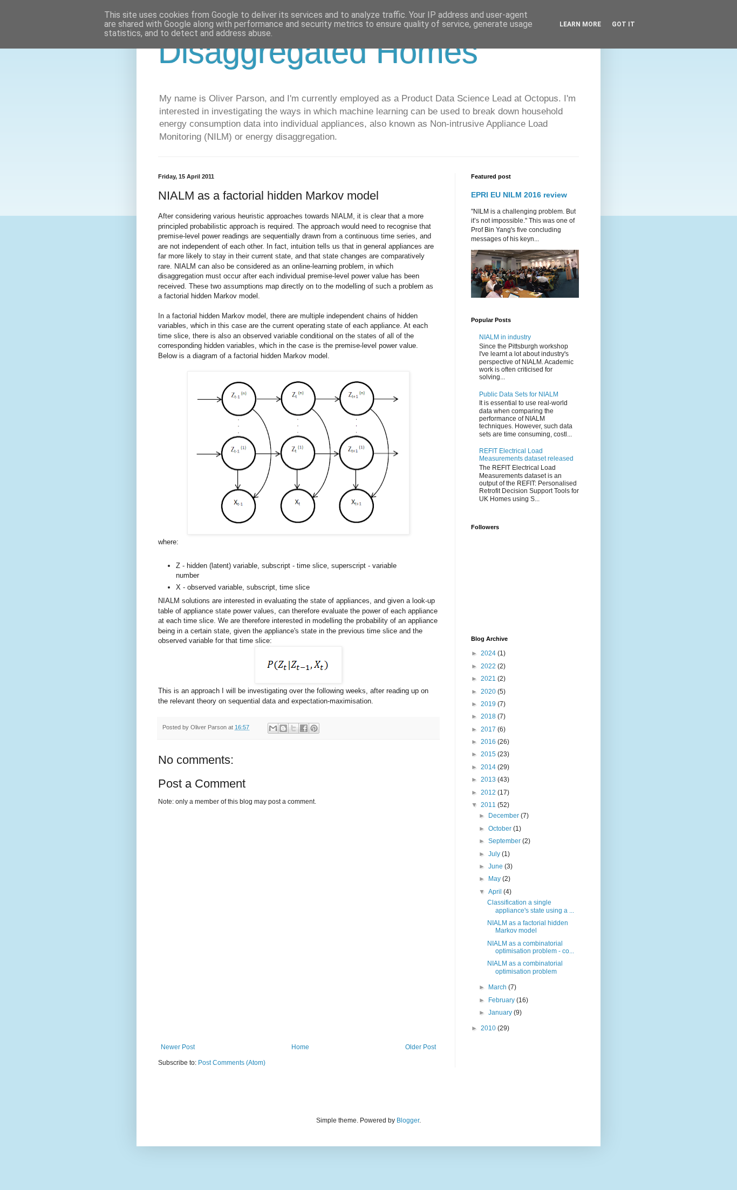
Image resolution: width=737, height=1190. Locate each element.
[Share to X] (293, 728)
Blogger (408, 1120)
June (496, 866)
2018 (489, 716)
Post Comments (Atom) (231, 1062)
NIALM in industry (505, 337)
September (505, 841)
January (501, 1012)
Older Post (420, 1047)
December (504, 815)
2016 (489, 742)
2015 (489, 754)
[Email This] (273, 728)
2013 (489, 779)
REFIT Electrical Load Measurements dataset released (526, 454)
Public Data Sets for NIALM (518, 394)
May (495, 879)
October (500, 828)
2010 (489, 1028)
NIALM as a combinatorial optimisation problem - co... (530, 947)
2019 (489, 704)
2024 (489, 653)
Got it (623, 24)
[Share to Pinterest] (314, 728)
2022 (489, 666)
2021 (489, 678)
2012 (489, 792)
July (495, 854)
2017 (489, 729)
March (498, 987)
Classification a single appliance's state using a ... (530, 906)
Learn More (580, 24)
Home (300, 1047)
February (502, 1000)
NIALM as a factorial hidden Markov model (527, 926)
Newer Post (178, 1047)
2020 (489, 691)
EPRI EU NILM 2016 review (519, 194)
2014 (489, 767)
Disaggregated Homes (318, 52)
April (495, 891)
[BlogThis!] (283, 728)
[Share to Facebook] (303, 728)
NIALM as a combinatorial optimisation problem (525, 967)
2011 (489, 805)
